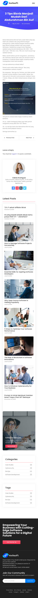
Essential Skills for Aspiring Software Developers (18, 273)
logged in (14, 154)
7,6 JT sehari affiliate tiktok (15, 207)
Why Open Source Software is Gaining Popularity (16, 301)
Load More (19, 408)
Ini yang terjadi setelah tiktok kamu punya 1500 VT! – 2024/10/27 (18, 216)
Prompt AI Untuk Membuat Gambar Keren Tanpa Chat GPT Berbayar (18, 396)
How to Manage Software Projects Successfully (18, 244)
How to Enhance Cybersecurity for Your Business (18, 387)
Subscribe (30, 581)
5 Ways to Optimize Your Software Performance (18, 330)
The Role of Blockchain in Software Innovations (18, 358)
